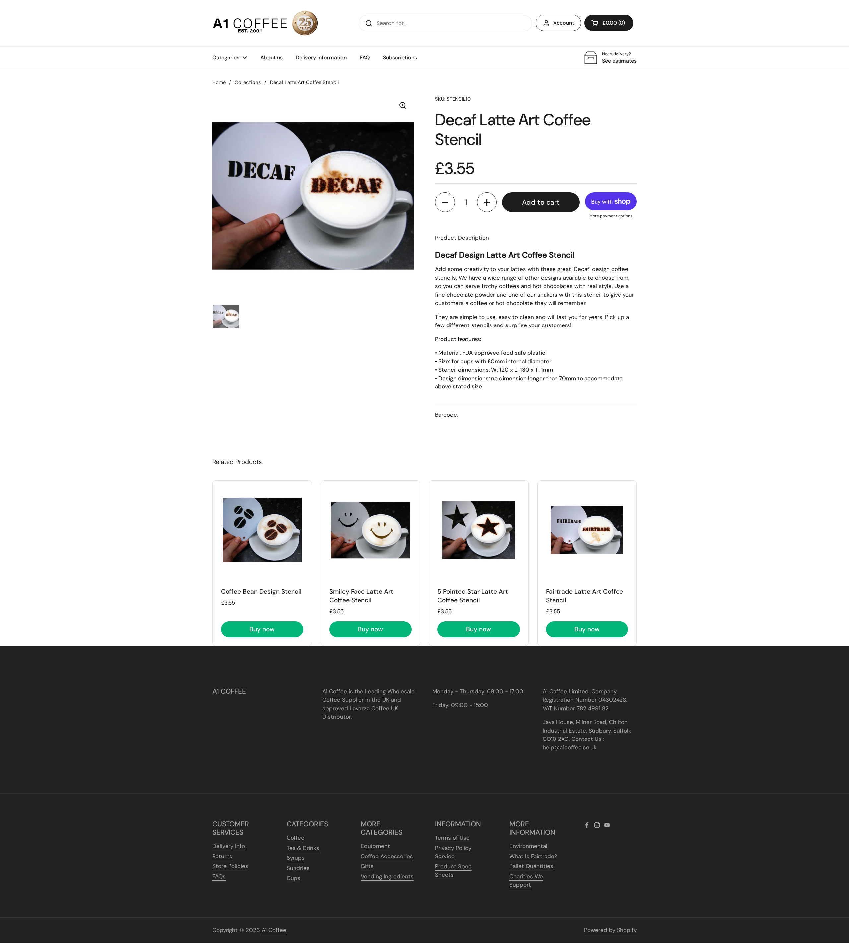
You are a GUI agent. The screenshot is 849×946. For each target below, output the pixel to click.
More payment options (610, 216)
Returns (222, 856)
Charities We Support (526, 881)
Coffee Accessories (387, 856)
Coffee (295, 837)
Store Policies (230, 866)
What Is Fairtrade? (533, 856)
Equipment (375, 846)
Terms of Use (452, 837)
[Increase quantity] (487, 202)
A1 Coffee (274, 930)
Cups (293, 878)
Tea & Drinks (303, 848)
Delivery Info (228, 846)
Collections (248, 82)
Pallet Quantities (531, 866)
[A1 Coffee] (265, 23)
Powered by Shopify (610, 930)
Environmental (528, 846)
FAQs (219, 876)
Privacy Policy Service (453, 852)
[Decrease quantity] (445, 202)
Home (219, 82)
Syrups (296, 857)
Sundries (298, 868)
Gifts (367, 866)
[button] (608, 23)
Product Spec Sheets (453, 871)
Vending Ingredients (387, 876)
